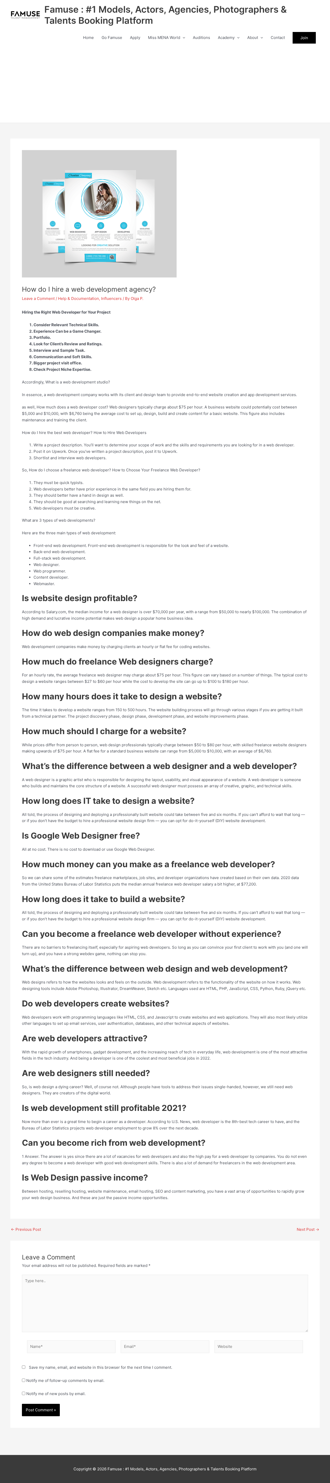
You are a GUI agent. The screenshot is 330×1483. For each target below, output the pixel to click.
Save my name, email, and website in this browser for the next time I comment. (100, 1367)
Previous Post (26, 1229)
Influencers (111, 298)
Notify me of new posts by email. (56, 1393)
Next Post (308, 1229)
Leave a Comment (38, 298)
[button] (182, 37)
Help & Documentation (78, 298)
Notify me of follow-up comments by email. (65, 1380)
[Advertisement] (165, 84)
